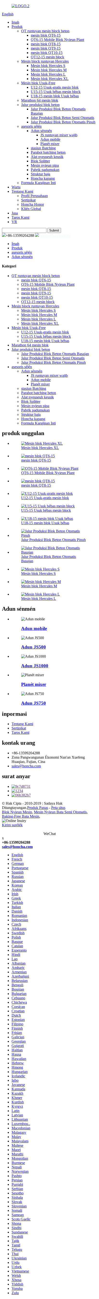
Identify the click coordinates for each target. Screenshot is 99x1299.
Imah (15, 22)
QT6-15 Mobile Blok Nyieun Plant (57, 40)
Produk (17, 27)
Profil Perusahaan (34, 196)
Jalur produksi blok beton (40, 105)
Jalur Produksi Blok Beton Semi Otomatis (62, 118)
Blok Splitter (40, 161)
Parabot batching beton (48, 152)
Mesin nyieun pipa (45, 165)
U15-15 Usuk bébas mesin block (55, 92)
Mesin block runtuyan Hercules (45, 61)
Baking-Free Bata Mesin (20, 816)
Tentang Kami (22, 191)
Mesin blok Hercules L (48, 74)
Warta (16, 187)
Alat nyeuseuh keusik (47, 157)
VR (14, 222)
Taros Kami (20, 217)
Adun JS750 (33, 703)
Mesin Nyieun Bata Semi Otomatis (60, 812)
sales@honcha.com (55, 235)
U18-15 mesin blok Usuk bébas (55, 96)
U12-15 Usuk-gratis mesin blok (55, 87)
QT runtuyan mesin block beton (45, 31)
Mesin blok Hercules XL (49, 79)
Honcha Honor (32, 204)
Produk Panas (37, 808)
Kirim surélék (12, 825)
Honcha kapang (43, 178)
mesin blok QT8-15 (46, 44)
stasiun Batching (43, 148)
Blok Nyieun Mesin (17, 812)
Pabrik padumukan (45, 170)
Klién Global (31, 209)
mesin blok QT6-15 (46, 35)
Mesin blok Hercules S (48, 66)
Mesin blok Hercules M (49, 70)
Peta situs (58, 808)
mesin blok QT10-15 (46, 53)
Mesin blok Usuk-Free (38, 83)
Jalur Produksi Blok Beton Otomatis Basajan (55, 354)
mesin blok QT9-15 (46, 48)
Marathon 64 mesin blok (39, 100)
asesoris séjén (31, 126)
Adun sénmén (41, 131)
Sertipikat (28, 200)
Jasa (15, 213)
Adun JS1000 (34, 665)
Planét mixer (49, 144)
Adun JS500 (33, 647)
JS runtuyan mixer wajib (58, 135)
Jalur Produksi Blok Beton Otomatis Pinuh (63, 122)
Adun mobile (50, 139)
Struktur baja (40, 174)
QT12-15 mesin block (47, 57)
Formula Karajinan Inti (38, 183)
